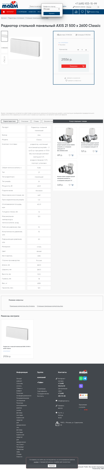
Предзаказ (73, 66)
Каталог (4, 18)
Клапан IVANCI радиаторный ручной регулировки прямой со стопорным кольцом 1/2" (90, 144)
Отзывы (36, 121)
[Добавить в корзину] (73, 155)
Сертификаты (42, 391)
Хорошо (52, 466)
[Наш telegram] (85, 379)
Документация (49, 121)
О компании (41, 389)
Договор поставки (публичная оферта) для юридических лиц (21, 420)
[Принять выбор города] (51, 13)
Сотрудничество (43, 393)
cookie (36, 462)
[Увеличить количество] (86, 49)
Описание (24, 121)
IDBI (102, 468)
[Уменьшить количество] (78, 49)
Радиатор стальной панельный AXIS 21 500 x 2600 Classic (16, 347)
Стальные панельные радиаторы (36, 18)
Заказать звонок (61, 407)
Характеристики (9, 121)
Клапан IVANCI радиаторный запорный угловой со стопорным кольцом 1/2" (66, 178)
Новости (19, 456)
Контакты (40, 396)
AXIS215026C (6, 351)
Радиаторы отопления (16, 18)
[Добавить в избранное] (69, 155)
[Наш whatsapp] (81, 379)
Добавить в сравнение (73, 78)
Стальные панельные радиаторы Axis (50, 306)
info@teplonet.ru (63, 401)
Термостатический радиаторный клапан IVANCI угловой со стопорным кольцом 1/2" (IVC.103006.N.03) (66, 146)
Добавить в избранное (74, 80)
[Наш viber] (81, 386)
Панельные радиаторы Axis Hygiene (22, 306)
